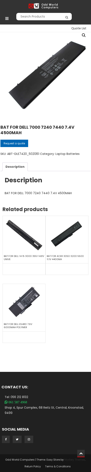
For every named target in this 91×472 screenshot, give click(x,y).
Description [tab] (15, 167)
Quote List (78, 28)
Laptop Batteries (67, 154)
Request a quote (14, 143)
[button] (84, 35)
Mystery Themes (74, 459)
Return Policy (33, 466)
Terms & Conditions (58, 466)
